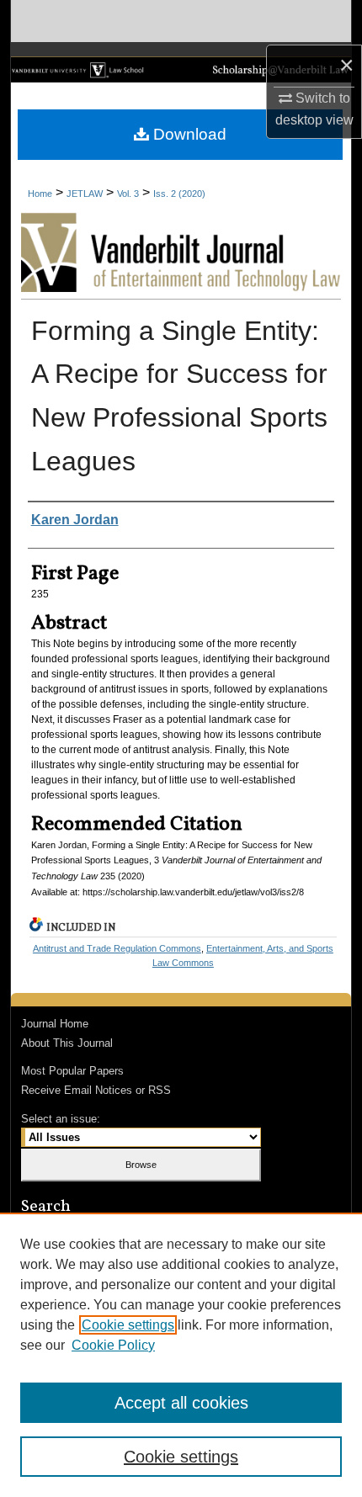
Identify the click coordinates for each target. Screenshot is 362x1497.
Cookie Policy (113, 1345)
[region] (181, 1355)
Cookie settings (128, 1325)
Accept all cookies (181, 1402)
